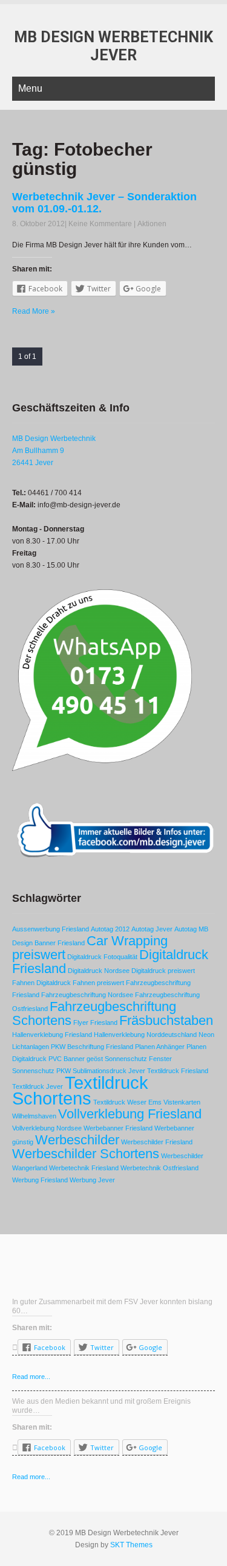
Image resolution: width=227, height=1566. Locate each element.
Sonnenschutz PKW (41, 1070)
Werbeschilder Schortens (85, 1153)
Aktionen (151, 224)
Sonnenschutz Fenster (138, 1058)
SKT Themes (131, 1545)
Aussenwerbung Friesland (50, 929)
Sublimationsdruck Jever (109, 1070)
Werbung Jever (92, 1180)
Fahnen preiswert (98, 982)
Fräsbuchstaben (166, 1020)
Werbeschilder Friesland (156, 1142)
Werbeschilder (77, 1139)
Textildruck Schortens (80, 1090)
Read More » (33, 311)
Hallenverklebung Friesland (52, 1034)
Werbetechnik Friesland (84, 1167)
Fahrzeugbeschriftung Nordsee (87, 994)
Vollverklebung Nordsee (47, 1128)
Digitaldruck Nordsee (99, 970)
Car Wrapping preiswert (90, 947)
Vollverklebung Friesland (130, 1113)
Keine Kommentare (100, 224)
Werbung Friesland (40, 1180)
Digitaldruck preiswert (163, 970)
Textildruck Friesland (177, 1070)
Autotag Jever (152, 929)
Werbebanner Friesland (118, 1128)
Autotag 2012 (110, 929)
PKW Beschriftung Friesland (92, 1046)
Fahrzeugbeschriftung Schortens (94, 1013)
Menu (30, 88)
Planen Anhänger (160, 1046)
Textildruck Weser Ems (127, 1102)
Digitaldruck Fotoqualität (102, 956)
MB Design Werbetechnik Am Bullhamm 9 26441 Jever (54, 450)
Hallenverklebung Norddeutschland (145, 1034)
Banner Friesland (60, 942)
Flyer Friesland (95, 1022)
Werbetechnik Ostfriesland (159, 1167)
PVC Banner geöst (75, 1058)
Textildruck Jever (37, 1086)
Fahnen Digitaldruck (41, 982)
